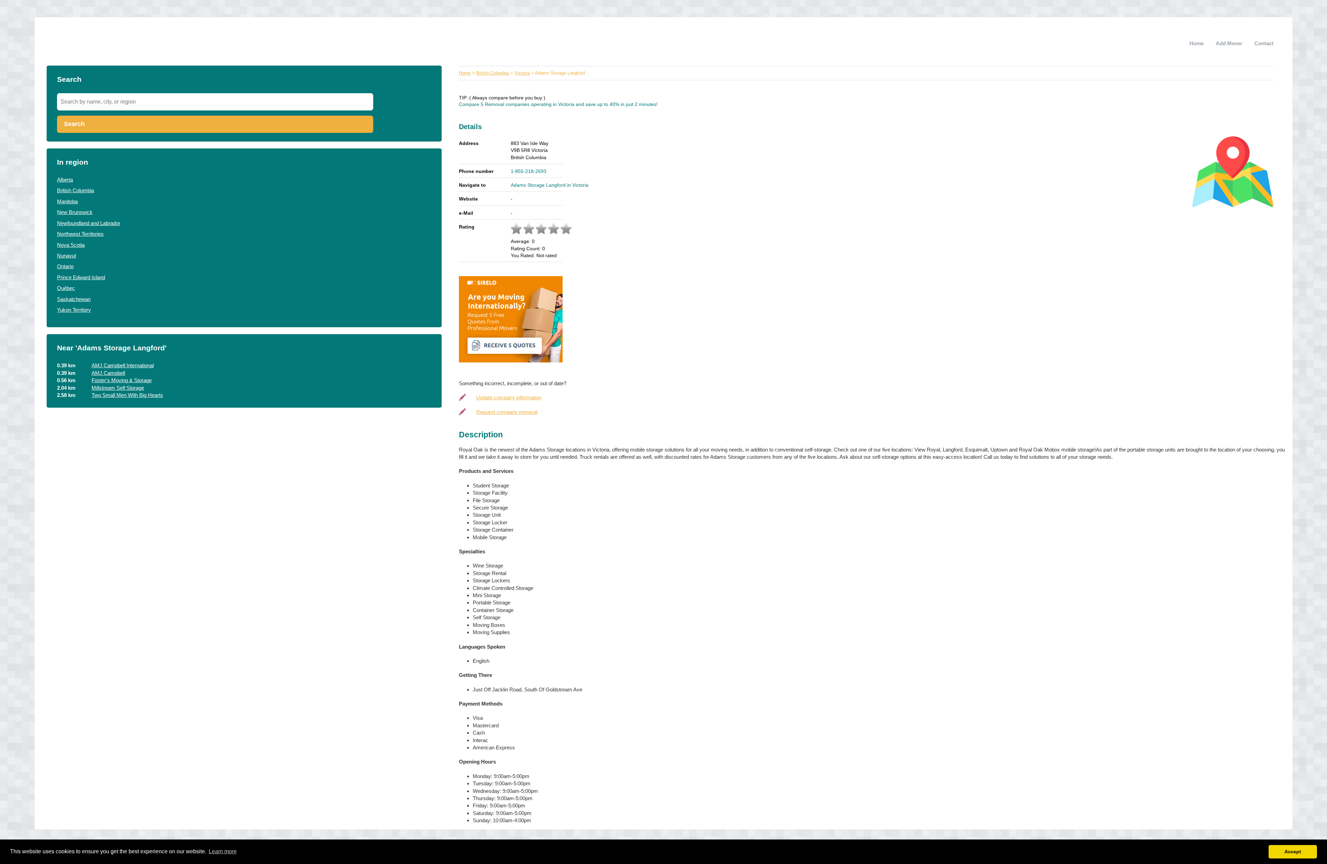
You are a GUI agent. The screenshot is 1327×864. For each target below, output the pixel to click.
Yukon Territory (74, 310)
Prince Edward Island (81, 277)
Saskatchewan (74, 299)
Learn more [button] (223, 851)
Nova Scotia (71, 245)
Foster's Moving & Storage (122, 380)
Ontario (65, 266)
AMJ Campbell (108, 373)
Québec (66, 288)
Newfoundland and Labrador (88, 223)
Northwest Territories (80, 234)
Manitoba (67, 201)
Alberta (65, 180)
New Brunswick (75, 212)
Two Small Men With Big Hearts (127, 395)
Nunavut (66, 256)
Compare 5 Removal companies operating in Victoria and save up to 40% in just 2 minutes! (558, 104)
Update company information (508, 397)
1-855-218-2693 (528, 171)
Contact (1263, 43)
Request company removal (506, 412)
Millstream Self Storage (118, 388)
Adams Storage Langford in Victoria (550, 185)
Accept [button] (1292, 851)
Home (1196, 43)
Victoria (522, 73)
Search (74, 123)
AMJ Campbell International (123, 365)
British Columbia (75, 190)
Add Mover (1229, 43)
